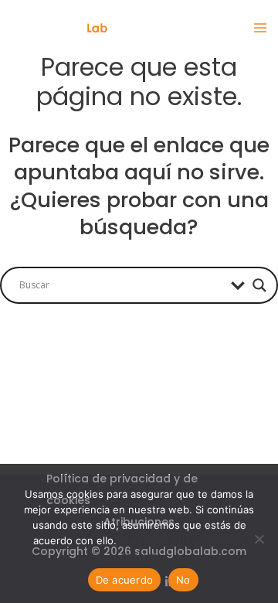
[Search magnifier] (259, 285)
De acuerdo (125, 580)
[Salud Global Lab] (58, 28)
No (183, 580)
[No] (258, 539)
